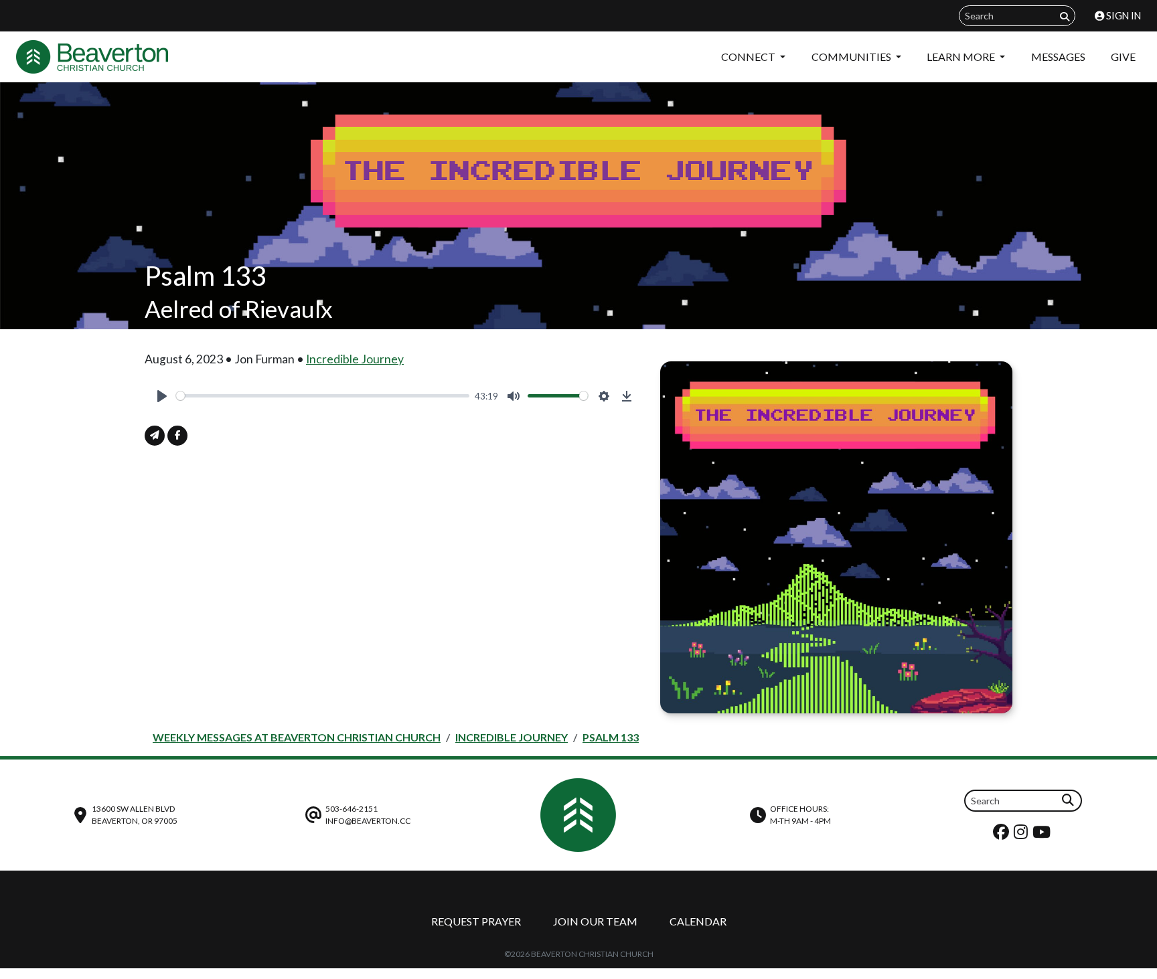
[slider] (322, 395)
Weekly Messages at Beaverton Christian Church (297, 737)
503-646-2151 (351, 809)
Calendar (698, 921)
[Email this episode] (155, 436)
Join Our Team (595, 921)
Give (1123, 56)
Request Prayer (476, 921)
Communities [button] (852, 56)
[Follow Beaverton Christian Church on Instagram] (1022, 835)
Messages (1058, 56)
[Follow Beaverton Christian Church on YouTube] (1043, 835)
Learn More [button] (962, 56)
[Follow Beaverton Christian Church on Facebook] (1002, 835)
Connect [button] (749, 56)
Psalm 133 (611, 737)
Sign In (1122, 15)
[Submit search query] (1064, 16)
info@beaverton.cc (367, 821)
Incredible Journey (355, 359)
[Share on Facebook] (177, 436)
